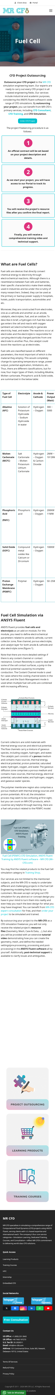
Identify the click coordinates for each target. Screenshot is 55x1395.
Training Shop (32, 872)
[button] (50, 10)
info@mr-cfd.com (16, 1345)
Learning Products (10, 1259)
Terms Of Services (10, 1361)
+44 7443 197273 (19, 1339)
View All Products (29, 1050)
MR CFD (47, 82)
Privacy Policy (8, 1373)
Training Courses (10, 1265)
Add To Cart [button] (27, 1040)
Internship (7, 1277)
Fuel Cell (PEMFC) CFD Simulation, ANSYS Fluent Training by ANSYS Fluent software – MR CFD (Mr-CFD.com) (27, 859)
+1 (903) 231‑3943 (19, 1336)
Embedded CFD (9, 1283)
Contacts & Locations (27, 1391)
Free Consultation (16, 1319)
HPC (4, 1271)
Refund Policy (8, 1367)
